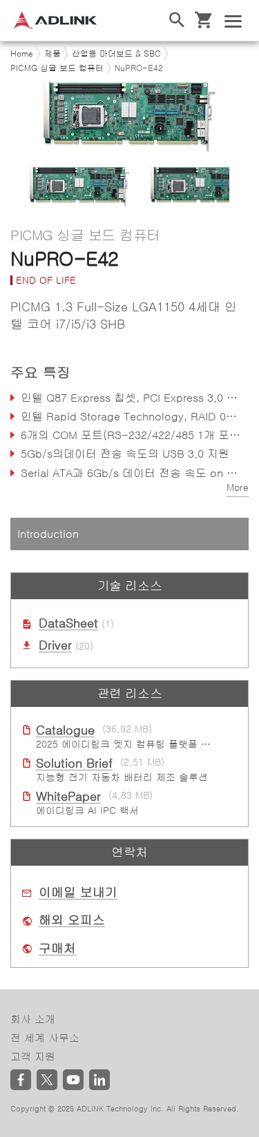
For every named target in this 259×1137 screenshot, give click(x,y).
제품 (52, 54)
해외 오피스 (72, 920)
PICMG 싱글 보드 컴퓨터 (57, 68)
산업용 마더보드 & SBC (116, 54)
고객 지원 (32, 1056)
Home (21, 54)
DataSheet (68, 623)
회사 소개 (32, 1019)
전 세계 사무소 (44, 1038)
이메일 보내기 (78, 892)
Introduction (48, 533)
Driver (55, 645)
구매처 (57, 948)
